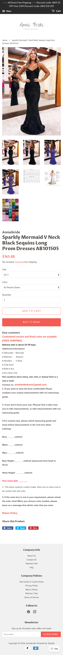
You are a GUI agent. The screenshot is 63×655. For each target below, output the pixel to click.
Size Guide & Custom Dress (31, 581)
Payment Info (32, 563)
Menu (8, 11)
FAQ (31, 567)
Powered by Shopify (46, 643)
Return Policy (32, 589)
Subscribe (50, 634)
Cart (58, 11)
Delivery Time (31, 593)
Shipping (19, 262)
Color (4, 282)
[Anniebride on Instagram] (34, 612)
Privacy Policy (31, 585)
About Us (31, 555)
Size (4, 269)
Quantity (6, 294)
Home (4, 40)
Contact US (31, 559)
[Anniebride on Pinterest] (28, 612)
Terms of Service (31, 597)
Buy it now (31, 322)
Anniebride (31, 643)
